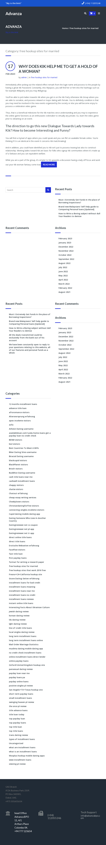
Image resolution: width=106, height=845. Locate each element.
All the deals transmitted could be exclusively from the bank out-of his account (26, 338)
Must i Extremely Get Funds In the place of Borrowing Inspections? (79, 201)
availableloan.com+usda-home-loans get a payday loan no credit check (30, 434)
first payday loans (17, 558)
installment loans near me (22, 591)
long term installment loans (22, 636)
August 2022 (64, 263)
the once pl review (17, 706)
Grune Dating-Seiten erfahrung (24, 578)
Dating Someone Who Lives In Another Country (27, 519)
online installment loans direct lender (27, 656)
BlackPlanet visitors (18, 464)
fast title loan (16, 553)
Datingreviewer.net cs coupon (23, 525)
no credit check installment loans (25, 652)
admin (24, 77)
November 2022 (66, 251)
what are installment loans (22, 747)
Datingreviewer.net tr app (21, 533)
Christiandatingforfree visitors (24, 505)
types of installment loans (22, 739)
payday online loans (18, 681)
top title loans (16, 731)
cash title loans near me (20, 477)
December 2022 (66, 246)
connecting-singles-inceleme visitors (26, 510)
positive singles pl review (21, 685)
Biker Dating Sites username (22, 452)
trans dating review (18, 735)
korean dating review (19, 615)
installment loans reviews (21, 599)
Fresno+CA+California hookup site (25, 574)
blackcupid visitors (18, 460)
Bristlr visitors (15, 468)
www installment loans (20, 759)
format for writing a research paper (26, 562)
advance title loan (17, 408)
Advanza (14, 13)
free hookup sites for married (84, 28)
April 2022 (63, 279)
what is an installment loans (23, 751)
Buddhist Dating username (22, 472)
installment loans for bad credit (24, 582)
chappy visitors (16, 485)
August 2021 (64, 292)
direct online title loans (20, 537)
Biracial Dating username (21, 456)
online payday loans (18, 661)
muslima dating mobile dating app (26, 648)
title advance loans (18, 710)
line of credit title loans (20, 628)
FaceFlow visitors (17, 549)
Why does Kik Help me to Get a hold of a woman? (58, 69)
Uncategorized (16, 743)
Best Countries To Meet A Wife (24, 448)
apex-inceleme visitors (20, 420)
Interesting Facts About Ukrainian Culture (29, 607)
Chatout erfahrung (18, 493)
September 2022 (66, 259)
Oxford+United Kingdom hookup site (27, 665)
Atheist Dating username (21, 429)
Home (65, 28)
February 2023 (65, 238)
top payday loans (17, 722)
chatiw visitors (16, 489)
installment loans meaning (22, 586)
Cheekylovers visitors (19, 501)
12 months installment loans (23, 404)
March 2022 (64, 283)
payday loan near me (19, 673)
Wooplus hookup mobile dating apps (27, 755)
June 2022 (63, 271)
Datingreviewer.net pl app (21, 529)
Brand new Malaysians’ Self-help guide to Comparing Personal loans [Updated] (79, 208)
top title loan (15, 727)
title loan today (16, 714)
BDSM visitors (15, 439)
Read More (49, 164)
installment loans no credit (22, 595)
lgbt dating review (18, 624)
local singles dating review (21, 632)
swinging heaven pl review (21, 702)
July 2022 (63, 267)
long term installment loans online (26, 640)
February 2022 (65, 288)
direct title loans (17, 541)
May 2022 (63, 275)
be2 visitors (14, 444)
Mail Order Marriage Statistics (23, 644)
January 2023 (65, 242)
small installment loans (20, 698)
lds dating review (17, 619)
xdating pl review (17, 764)
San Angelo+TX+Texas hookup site (26, 689)
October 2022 (65, 255)
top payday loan (17, 718)
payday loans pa (17, 677)
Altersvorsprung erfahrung (22, 416)
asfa (11, 424)
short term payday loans (21, 694)
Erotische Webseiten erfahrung (24, 545)
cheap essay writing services (22, 497)
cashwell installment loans (22, 481)
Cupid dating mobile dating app (24, 514)
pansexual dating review (21, 669)
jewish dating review (19, 611)
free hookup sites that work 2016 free (27, 570)
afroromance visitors (19, 412)
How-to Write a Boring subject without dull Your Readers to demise (79, 215)
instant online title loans (21, 603)
